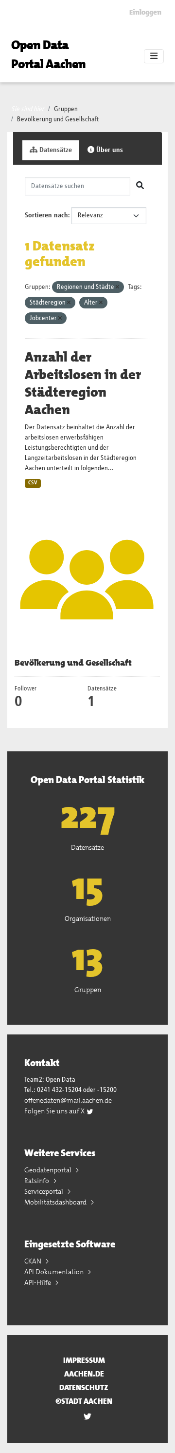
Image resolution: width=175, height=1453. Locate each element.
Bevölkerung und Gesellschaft (58, 119)
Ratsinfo (37, 1180)
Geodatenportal (48, 1170)
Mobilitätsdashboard (56, 1202)
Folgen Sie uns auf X (55, 1111)
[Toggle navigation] (154, 56)
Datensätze (54, 150)
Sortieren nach (46, 215)
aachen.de (84, 1374)
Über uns (108, 150)
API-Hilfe (38, 1282)
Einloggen (145, 12)
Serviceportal (44, 1191)
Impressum (84, 1360)
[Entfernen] (117, 287)
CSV (32, 482)
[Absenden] (140, 186)
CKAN (33, 1261)
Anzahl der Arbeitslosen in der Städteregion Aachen (83, 383)
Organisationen (88, 918)
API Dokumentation (54, 1271)
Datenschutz (83, 1387)
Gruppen (66, 109)
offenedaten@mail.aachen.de (68, 1100)
